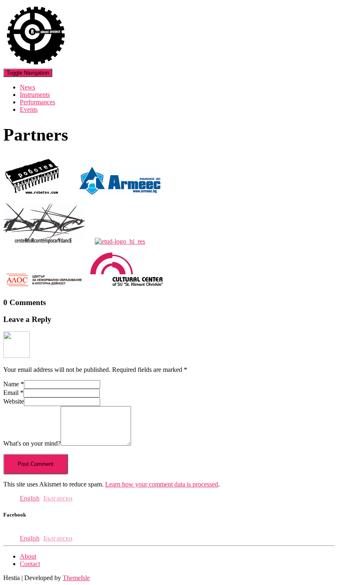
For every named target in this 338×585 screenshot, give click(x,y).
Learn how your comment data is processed (161, 484)
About (28, 556)
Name (13, 384)
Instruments (35, 94)
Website (13, 401)
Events (29, 109)
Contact (30, 563)
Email (13, 392)
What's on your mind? (32, 443)
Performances (37, 102)
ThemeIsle (76, 577)
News (27, 87)
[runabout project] (35, 64)
